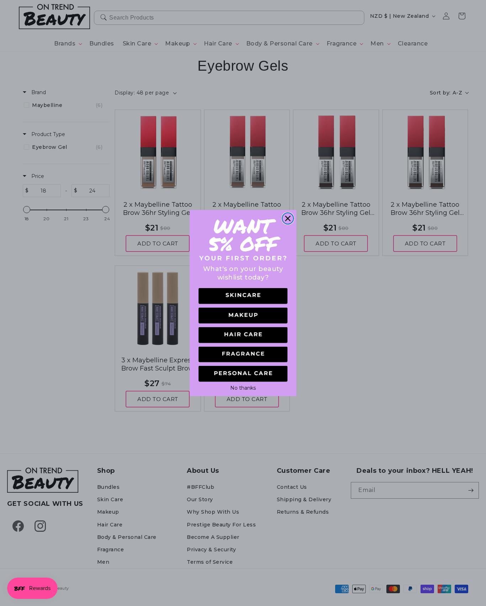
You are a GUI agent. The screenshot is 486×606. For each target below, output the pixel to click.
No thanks (243, 387)
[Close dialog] (288, 218)
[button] (243, 296)
